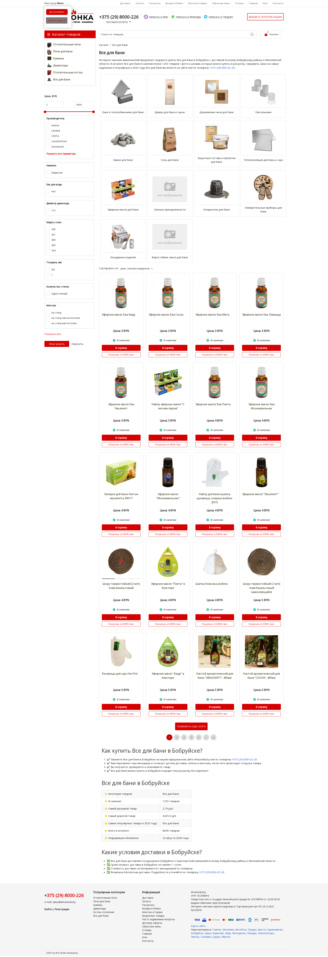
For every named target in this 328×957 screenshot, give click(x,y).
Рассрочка (154, 3)
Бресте (262, 929)
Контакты (278, 3)
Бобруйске (197, 933)
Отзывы (239, 3)
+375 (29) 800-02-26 (222, 67)
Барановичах (275, 929)
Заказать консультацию (265, 16)
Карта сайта (198, 926)
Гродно (252, 929)
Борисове (218, 933)
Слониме (206, 936)
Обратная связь (221, 3)
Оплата (140, 3)
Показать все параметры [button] (61, 153)
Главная (253, 3)
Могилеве (228, 929)
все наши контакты (117, 21)
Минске (226, 936)
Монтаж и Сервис (197, 3)
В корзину (121, 347)
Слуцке (216, 936)
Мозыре (252, 933)
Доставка (125, 3)
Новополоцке (266, 933)
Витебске (241, 929)
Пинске (195, 936)
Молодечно (239, 933)
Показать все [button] (52, 334)
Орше (208, 933)
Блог (265, 3)
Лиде (228, 933)
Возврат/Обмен (174, 3)
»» (213, 737)
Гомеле (216, 929)
